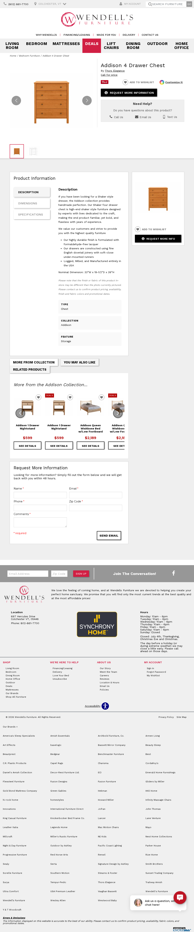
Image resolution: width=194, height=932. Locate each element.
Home (13, 55)
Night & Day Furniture (14, 845)
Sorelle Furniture (12, 873)
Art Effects (9, 745)
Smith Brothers (154, 864)
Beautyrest (9, 754)
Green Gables (58, 790)
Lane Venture (153, 818)
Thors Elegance (115, 70)
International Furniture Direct (66, 809)
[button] (87, 100)
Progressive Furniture (15, 854)
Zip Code (76, 501)
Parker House (153, 845)
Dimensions (27, 203)
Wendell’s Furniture (14, 900)
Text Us (171, 117)
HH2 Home (151, 790)
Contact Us (150, 35)
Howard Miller (106, 800)
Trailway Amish (154, 882)
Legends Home (58, 827)
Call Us (118, 117)
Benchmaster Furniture (111, 754)
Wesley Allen (58, 900)
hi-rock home (10, 800)
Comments (22, 514)
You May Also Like (79, 362)
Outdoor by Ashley (61, 845)
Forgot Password (156, 671)
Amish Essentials (60, 735)
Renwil (102, 854)
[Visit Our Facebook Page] (174, 573)
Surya (6, 882)
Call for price (109, 74)
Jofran (101, 809)
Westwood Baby (107, 900)
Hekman (102, 790)
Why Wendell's (46, 35)
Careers (104, 675)
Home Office (181, 45)
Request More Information (132, 93)
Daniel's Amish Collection (17, 772)
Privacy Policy (166, 717)
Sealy (6, 864)
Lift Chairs (111, 45)
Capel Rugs (56, 763)
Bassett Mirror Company (111, 745)
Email (73, 488)
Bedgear (55, 754)
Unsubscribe (60, 679)
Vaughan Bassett (107, 891)
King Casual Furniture (15, 818)
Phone (19, 501)
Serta (53, 864)
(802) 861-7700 (18, 4)
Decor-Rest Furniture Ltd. (64, 772)
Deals (91, 43)
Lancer (102, 818)
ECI (99, 772)
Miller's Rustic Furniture (63, 836)
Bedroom (36, 43)
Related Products (29, 369)
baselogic (55, 745)
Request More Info (160, 238)
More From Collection (34, 362)
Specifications (30, 214)
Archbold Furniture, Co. (111, 735)
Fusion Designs (58, 781)
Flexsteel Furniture (13, 781)
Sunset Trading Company (159, 873)
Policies (104, 689)
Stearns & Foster (107, 873)
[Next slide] (118, 413)
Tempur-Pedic (58, 882)
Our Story (105, 668)
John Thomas (153, 809)
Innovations (9, 809)
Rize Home (152, 854)
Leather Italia (10, 827)
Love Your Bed (61, 675)
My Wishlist (153, 675)
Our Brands (12, 693)
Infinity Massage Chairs (158, 800)
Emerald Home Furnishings (160, 772)
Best (148, 754)
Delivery (129, 35)
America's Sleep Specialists (19, 735)
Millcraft (7, 836)
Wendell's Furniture (157, 891)
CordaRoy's (152, 763)
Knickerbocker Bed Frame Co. (67, 818)
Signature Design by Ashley (113, 864)
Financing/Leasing (76, 35)
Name (19, 488)
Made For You (106, 35)
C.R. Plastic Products (14, 763)
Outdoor (157, 43)
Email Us (145, 117)
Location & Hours (109, 682)
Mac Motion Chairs (108, 827)
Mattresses (66, 43)
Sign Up (81, 573)
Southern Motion (59, 873)
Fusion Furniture (107, 781)
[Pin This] (104, 82)
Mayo (148, 827)
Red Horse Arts (59, 854)
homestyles (57, 800)
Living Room (12, 45)
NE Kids (102, 836)
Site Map (182, 717)
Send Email (108, 535)
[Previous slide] (20, 413)
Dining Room (133, 45)
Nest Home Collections (159, 836)
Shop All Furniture (16, 697)
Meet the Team (108, 671)
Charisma (103, 763)
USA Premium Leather (62, 891)
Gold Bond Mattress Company (20, 790)
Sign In (150, 668)
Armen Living (153, 735)
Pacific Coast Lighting (110, 845)
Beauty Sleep (153, 745)
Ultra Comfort (11, 891)
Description (28, 192)
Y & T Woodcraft (12, 909)
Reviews (104, 679)
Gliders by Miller (155, 781)
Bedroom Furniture (29, 55)
